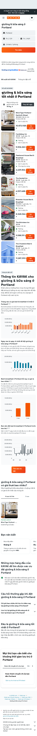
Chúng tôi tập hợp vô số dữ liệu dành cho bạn (16, 726)
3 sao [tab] (27, 496)
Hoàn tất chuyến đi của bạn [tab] (14, 666)
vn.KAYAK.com (13, 695)
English (22, 13)
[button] (34, 12)
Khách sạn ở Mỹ (26, 697)
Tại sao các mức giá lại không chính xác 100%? (17, 730)
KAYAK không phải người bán (13, 722)
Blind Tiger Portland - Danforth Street (24, 114)
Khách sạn (22, 695)
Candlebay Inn (21, 134)
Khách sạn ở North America (11, 697)
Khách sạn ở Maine (10, 699)
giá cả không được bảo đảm (10, 716)
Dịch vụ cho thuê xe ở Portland (15, 680)
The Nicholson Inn (22, 222)
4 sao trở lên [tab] (9, 496)
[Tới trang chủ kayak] (13, 18)
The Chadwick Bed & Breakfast (24, 245)
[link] (18, 470)
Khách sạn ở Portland (24, 699)
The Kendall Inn (21, 178)
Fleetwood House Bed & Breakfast (25, 156)
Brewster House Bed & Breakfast (24, 200)
